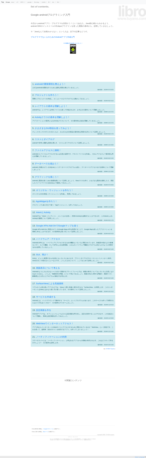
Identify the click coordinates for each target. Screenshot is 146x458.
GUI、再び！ (42, 254)
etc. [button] (53, 2)
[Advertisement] (73, 69)
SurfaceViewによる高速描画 (49, 283)
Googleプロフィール (48, 428)
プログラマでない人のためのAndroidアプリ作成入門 (53, 37)
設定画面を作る (43, 310)
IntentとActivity (43, 212)
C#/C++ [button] (22, 2)
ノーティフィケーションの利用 (51, 337)
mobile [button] (44, 2)
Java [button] (12, 2)
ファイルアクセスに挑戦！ (48, 150)
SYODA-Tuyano (110, 348)
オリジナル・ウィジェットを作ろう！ (54, 190)
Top (2, 2)
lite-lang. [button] (36, 2)
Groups (8, 2)
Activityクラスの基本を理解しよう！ (52, 117)
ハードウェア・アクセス (48, 239)
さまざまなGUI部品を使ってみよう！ (53, 128)
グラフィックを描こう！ (47, 177)
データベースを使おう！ (47, 163)
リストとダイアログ (45, 139)
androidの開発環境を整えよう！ (50, 84)
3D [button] (49, 2)
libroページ (45, 431)
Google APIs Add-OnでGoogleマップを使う (57, 226)
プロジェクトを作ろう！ (47, 95)
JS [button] (17, 2)
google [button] (30, 2)
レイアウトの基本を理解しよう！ (51, 106)
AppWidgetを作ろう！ (46, 201)
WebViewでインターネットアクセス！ (54, 323)
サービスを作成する (46, 297)
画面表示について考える (48, 268)
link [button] (58, 2)
